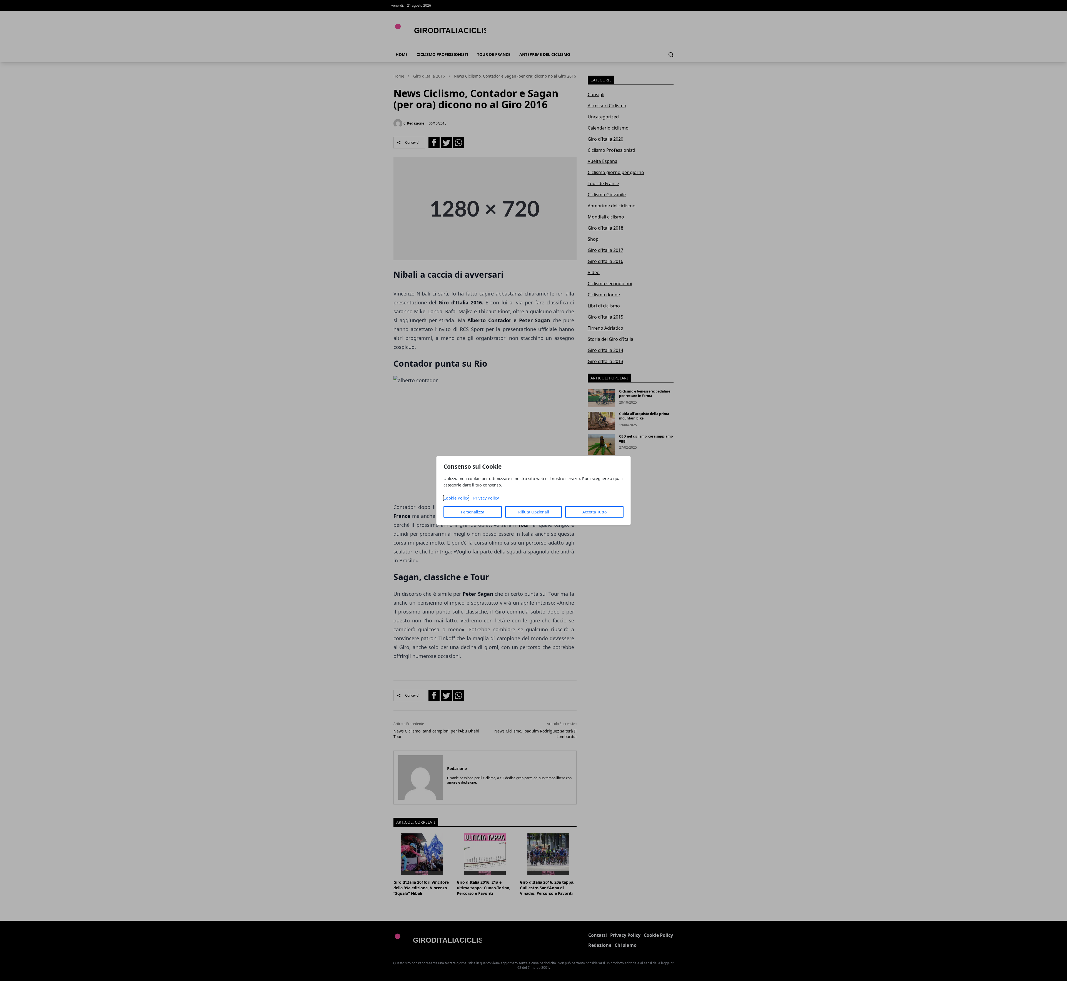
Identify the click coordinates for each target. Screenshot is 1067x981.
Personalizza (472, 512)
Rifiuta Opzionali (533, 512)
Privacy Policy (486, 498)
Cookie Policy (456, 498)
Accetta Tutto (594, 512)
